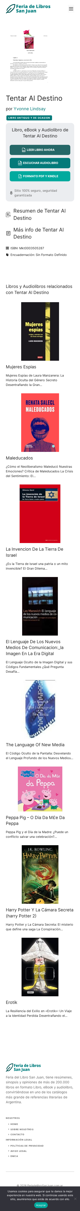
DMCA (14, 1156)
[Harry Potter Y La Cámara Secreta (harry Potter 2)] (40, 901)
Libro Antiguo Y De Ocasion (29, 117)
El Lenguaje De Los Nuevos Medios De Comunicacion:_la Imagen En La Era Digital (34, 647)
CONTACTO (17, 1134)
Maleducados (19, 457)
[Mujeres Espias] (40, 358)
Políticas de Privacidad (27, 1145)
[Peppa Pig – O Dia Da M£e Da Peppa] (40, 809)
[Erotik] (40, 994)
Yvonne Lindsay (30, 108)
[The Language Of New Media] (40, 736)
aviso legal (18, 1151)
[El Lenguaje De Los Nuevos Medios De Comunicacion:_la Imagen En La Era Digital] (40, 633)
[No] (75, 1199)
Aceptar (41, 1205)
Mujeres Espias (21, 366)
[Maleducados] (40, 449)
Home (14, 1124)
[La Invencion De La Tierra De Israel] (40, 541)
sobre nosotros (21, 1129)
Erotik (11, 1002)
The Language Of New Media (35, 744)
